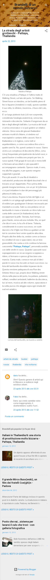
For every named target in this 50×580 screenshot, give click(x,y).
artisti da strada (10, 359)
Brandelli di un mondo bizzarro (25, 6)
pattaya (34, 359)
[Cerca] (46, 5)
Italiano (12, 25)
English (22, 25)
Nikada (32, 575)
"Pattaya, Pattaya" (21, 246)
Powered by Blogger (26, 569)
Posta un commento (14, 416)
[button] (46, 31)
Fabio (15, 396)
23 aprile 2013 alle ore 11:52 (26, 410)
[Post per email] (6, 349)
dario (15, 375)
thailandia (17, 364)
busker (24, 359)
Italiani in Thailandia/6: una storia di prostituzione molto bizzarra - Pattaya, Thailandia (21, 438)
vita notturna (30, 364)
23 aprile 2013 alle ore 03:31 (26, 388)
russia (6, 364)
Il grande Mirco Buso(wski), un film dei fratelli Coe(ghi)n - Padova (19, 482)
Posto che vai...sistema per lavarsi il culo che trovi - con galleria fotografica (18, 525)
